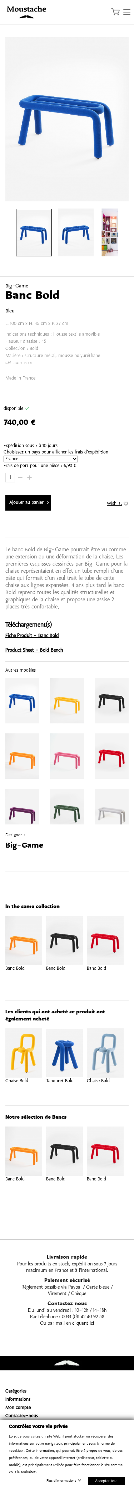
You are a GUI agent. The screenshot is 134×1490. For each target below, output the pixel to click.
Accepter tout (106, 1480)
